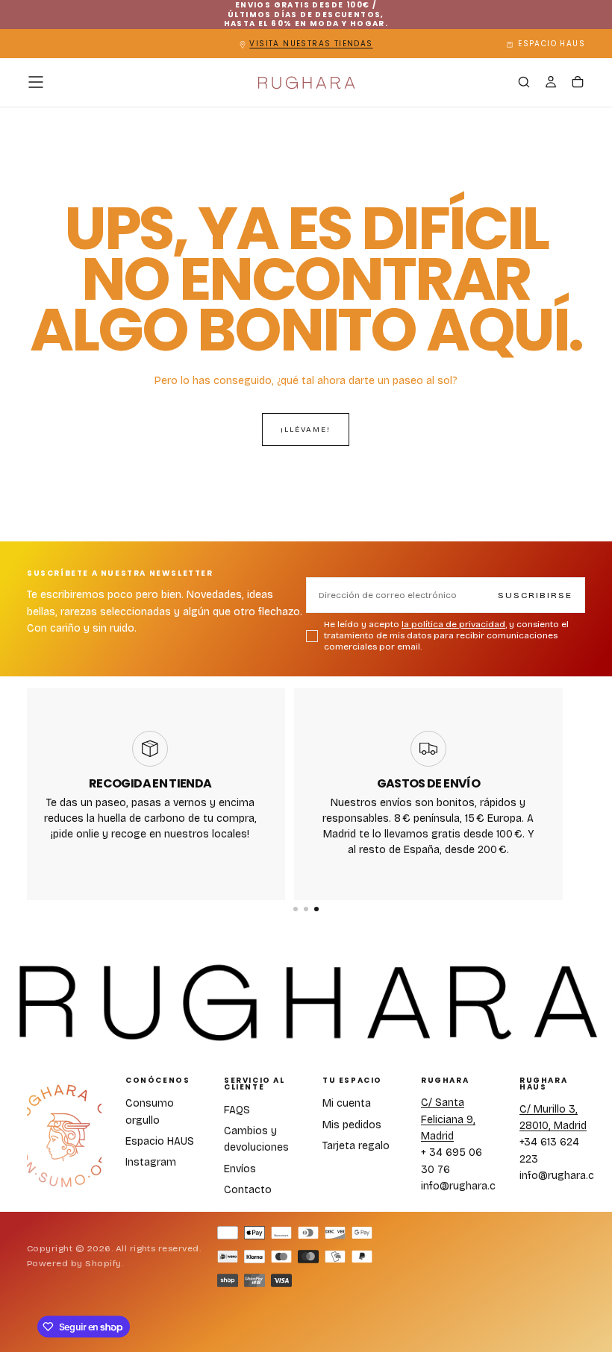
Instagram (150, 1162)
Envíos (240, 1169)
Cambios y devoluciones (256, 1139)
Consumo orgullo (149, 1111)
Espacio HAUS (159, 1141)
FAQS (237, 1110)
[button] (36, 82)
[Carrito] (577, 83)
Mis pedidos (351, 1125)
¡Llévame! (306, 429)
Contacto (248, 1189)
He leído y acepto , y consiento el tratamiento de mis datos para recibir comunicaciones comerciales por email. (446, 635)
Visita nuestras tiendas (310, 43)
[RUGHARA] (64, 1136)
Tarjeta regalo (356, 1145)
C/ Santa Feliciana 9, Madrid (448, 1119)
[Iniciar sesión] (550, 83)
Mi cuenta (346, 1103)
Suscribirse (535, 595)
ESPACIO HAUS (551, 43)
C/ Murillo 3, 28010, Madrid (553, 1117)
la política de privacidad (453, 624)
